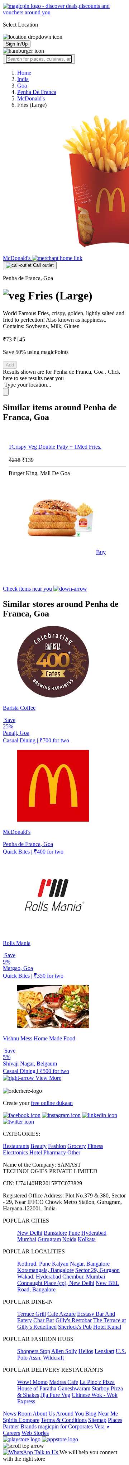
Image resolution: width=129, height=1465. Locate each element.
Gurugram (49, 1239)
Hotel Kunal (107, 1327)
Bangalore (55, 1233)
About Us (44, 1413)
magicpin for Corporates (65, 1426)
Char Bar (43, 1320)
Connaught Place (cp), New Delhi (55, 1283)
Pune (74, 1233)
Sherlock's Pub (75, 1327)
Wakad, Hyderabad (39, 1276)
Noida (69, 1239)
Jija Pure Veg (55, 1395)
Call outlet (43, 265)
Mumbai (26, 1239)
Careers (11, 1433)
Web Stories (35, 1433)
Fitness (95, 1146)
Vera (99, 1426)
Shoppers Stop (33, 1351)
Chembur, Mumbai (83, 1276)
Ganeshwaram (74, 1388)
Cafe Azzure (61, 1314)
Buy (101, 552)
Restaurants (16, 1146)
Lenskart (104, 1351)
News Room (17, 1413)
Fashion (57, 1146)
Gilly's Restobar (74, 1320)
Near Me (108, 1413)
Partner (11, 1426)
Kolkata (87, 1239)
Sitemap (97, 1420)
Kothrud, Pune (34, 1264)
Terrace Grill (31, 1314)
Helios (85, 1351)
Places (115, 1420)
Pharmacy (54, 1152)
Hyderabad (93, 1233)
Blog (90, 1413)
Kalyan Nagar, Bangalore (81, 1264)
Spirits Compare (21, 1420)
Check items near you (28, 589)
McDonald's (17, 258)
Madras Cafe (63, 1382)
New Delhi (29, 1233)
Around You (70, 1413)
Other (73, 1152)
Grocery (76, 1146)
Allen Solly (64, 1351)
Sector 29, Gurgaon (97, 1270)
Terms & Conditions (64, 1420)
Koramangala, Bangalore (45, 1270)
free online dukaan (52, 1103)
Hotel (35, 1152)
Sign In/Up (17, 44)
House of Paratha (36, 1388)
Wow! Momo (32, 1382)
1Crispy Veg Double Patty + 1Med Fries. (55, 447)
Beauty (38, 1146)
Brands (28, 1426)
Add (10, 365)
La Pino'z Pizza (97, 1382)
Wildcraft (53, 1358)
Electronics (15, 1152)
